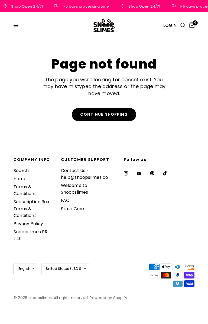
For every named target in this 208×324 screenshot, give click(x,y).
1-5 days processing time (84, 6)
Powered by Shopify (108, 297)
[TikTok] (169, 173)
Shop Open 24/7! (26, 6)
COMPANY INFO (32, 160)
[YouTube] (143, 174)
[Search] (182, 25)
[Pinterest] (156, 173)
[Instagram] (130, 173)
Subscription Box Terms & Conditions (31, 208)
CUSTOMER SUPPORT (85, 160)
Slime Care (72, 209)
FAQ (65, 200)
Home (20, 179)
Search (21, 170)
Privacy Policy (28, 224)
